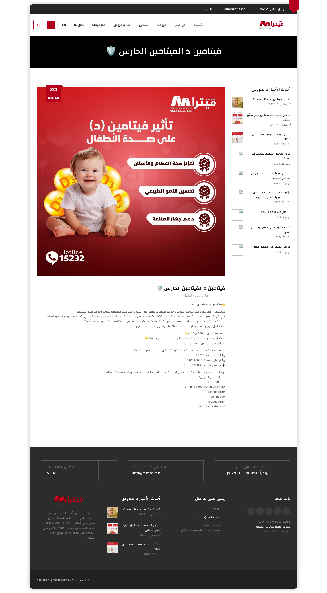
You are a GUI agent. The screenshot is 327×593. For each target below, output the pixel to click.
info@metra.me (209, 517)
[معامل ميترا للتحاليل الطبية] (271, 25)
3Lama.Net (79, 580)
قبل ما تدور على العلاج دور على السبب (270, 230)
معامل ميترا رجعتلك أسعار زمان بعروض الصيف (270, 175)
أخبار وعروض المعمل (197, 295)
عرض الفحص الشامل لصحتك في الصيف (270, 156)
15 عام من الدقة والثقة (275, 211)
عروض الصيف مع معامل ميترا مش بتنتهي (269, 117)
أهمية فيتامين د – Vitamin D (272, 99)
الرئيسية (199, 25)
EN (38, 25)
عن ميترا (180, 25)
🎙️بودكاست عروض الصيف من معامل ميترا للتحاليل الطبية (272, 195)
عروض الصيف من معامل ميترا (271, 246)
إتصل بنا (79, 25)
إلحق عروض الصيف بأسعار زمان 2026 (271, 137)
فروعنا (161, 25)
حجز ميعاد (99, 25)
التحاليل (144, 25)
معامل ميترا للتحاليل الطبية (273, 526)
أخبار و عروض (122, 25)
